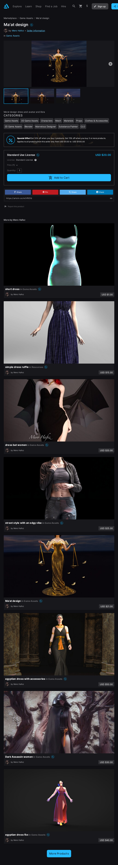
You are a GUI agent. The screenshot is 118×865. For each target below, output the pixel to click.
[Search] (74, 6)
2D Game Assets (13, 126)
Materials (68, 120)
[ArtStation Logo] (6, 6)
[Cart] (81, 6)
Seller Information (36, 30)
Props (79, 120)
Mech (58, 120)
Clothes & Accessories (96, 120)
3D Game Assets (29, 120)
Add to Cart (61, 177)
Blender (28, 126)
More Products (59, 853)
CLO (83, 126)
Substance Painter (68, 126)
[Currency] (87, 6)
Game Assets (13, 35)
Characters (46, 120)
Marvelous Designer (45, 126)
